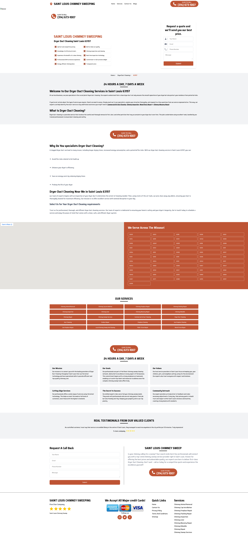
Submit (178, 63)
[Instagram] (120, 517)
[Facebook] (130, 517)
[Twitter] (125, 517)
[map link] (52, 3)
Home (113, 75)
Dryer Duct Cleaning (124, 75)
